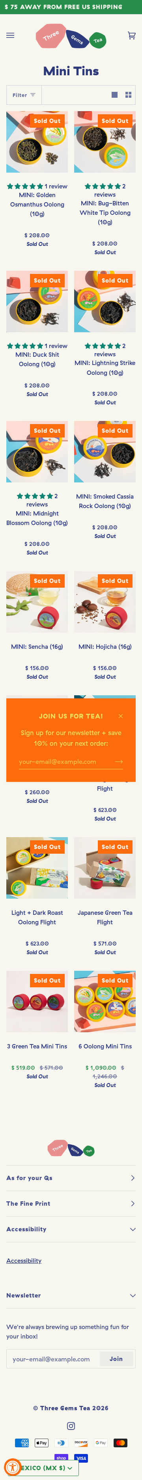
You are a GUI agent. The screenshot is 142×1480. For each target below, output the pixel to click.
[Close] (124, 712)
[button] (26, 186)
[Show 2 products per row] (128, 95)
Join (116, 1359)
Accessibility (23, 1260)
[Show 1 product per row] (114, 95)
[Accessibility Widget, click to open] (13, 1467)
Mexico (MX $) (40, 1468)
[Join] (112, 761)
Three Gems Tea (65, 1408)
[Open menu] (18, 35)
